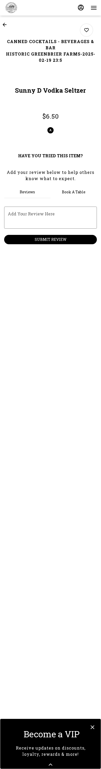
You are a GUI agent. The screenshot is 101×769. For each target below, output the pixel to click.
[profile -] (81, 7)
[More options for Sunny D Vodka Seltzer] (86, 30)
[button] (6, 25)
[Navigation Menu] (93, 7)
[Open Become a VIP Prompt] (50, 764)
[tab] (27, 192)
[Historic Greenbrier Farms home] (27, 7)
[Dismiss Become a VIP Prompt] (92, 727)
